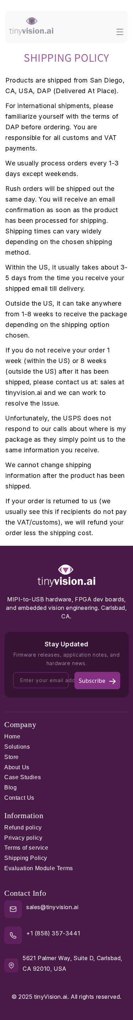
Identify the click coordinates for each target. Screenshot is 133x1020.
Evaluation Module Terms (38, 868)
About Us (16, 767)
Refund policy (23, 827)
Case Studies (22, 777)
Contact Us (19, 798)
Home (12, 736)
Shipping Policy (25, 858)
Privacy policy (23, 838)
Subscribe (92, 681)
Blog (10, 787)
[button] (120, 26)
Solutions (17, 747)
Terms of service (26, 848)
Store (11, 757)
